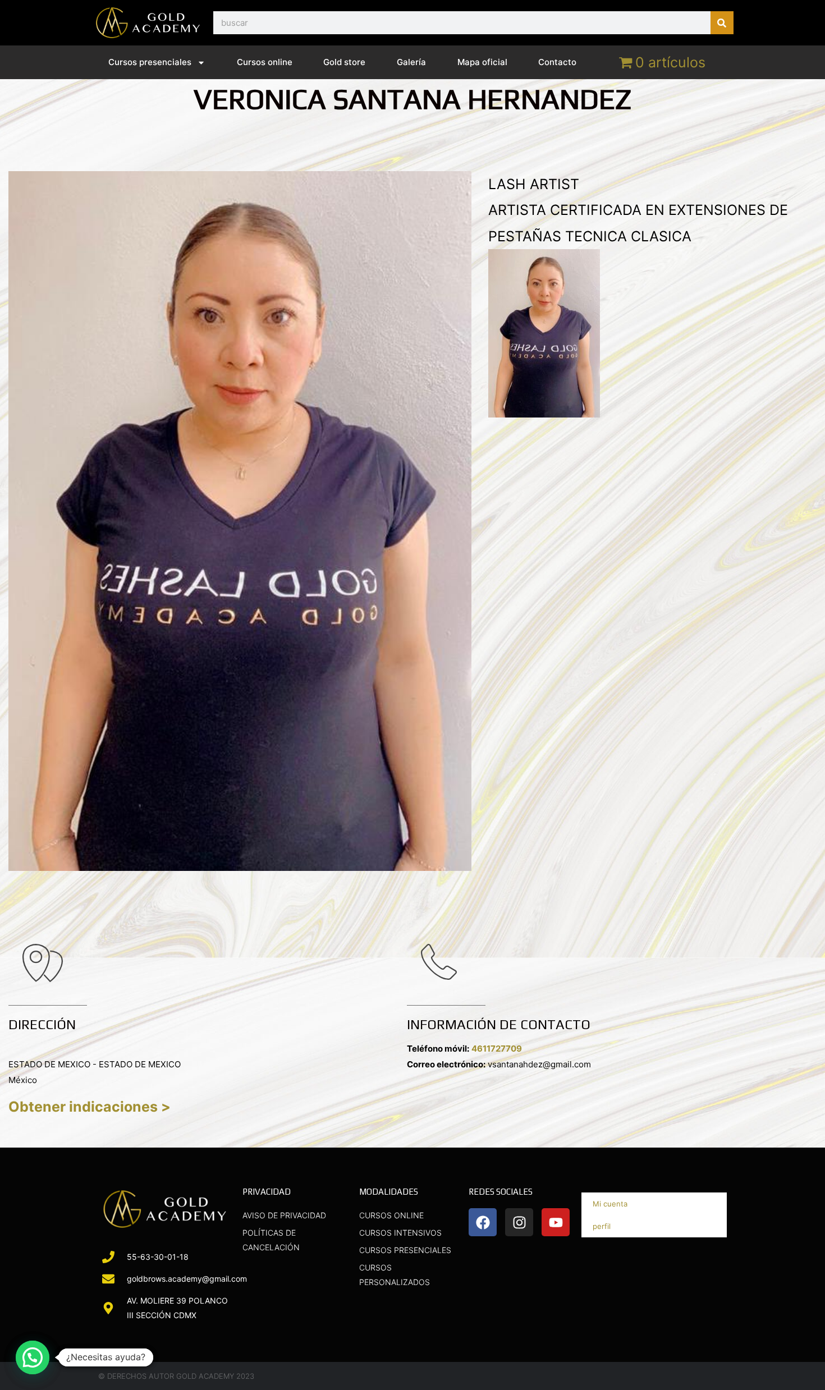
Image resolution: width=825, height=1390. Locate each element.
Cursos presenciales (149, 62)
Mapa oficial (482, 62)
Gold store (344, 62)
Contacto (557, 62)
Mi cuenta (610, 1203)
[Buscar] (722, 22)
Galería (411, 62)
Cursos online (264, 62)
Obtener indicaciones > (89, 1106)
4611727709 (496, 1048)
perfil (602, 1226)
